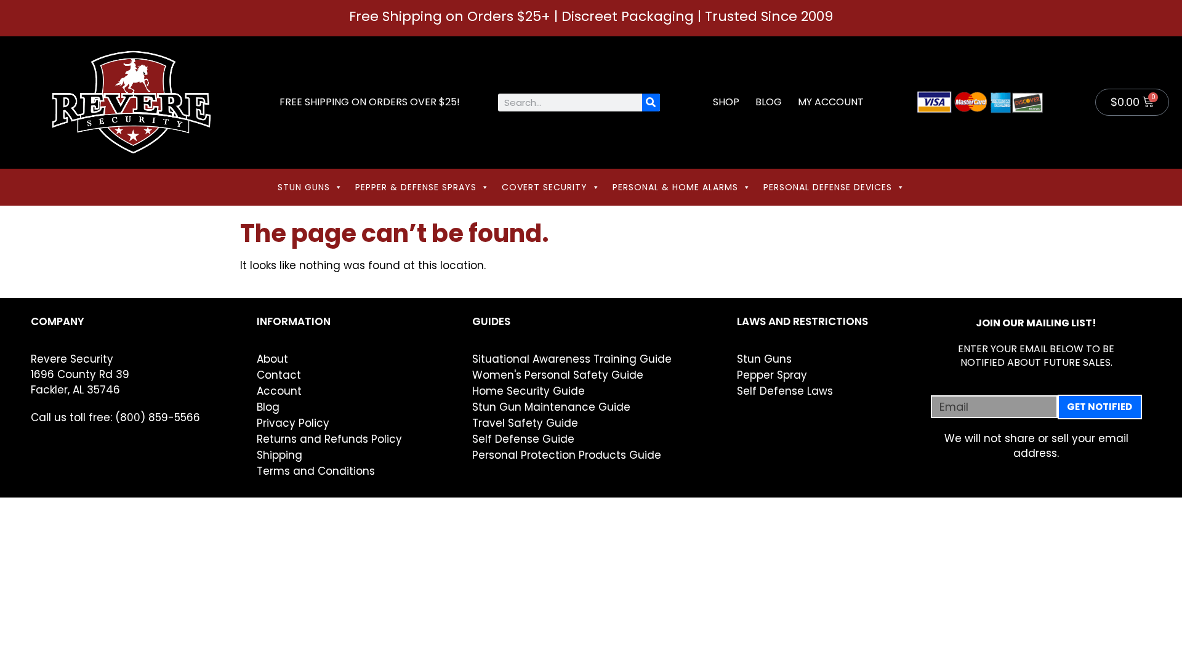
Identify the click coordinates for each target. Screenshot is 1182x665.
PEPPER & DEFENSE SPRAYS (415, 187)
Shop (726, 102)
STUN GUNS (304, 187)
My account (831, 102)
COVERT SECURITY (544, 187)
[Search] (651, 102)
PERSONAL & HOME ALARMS (675, 187)
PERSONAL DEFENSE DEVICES (827, 187)
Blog (768, 102)
